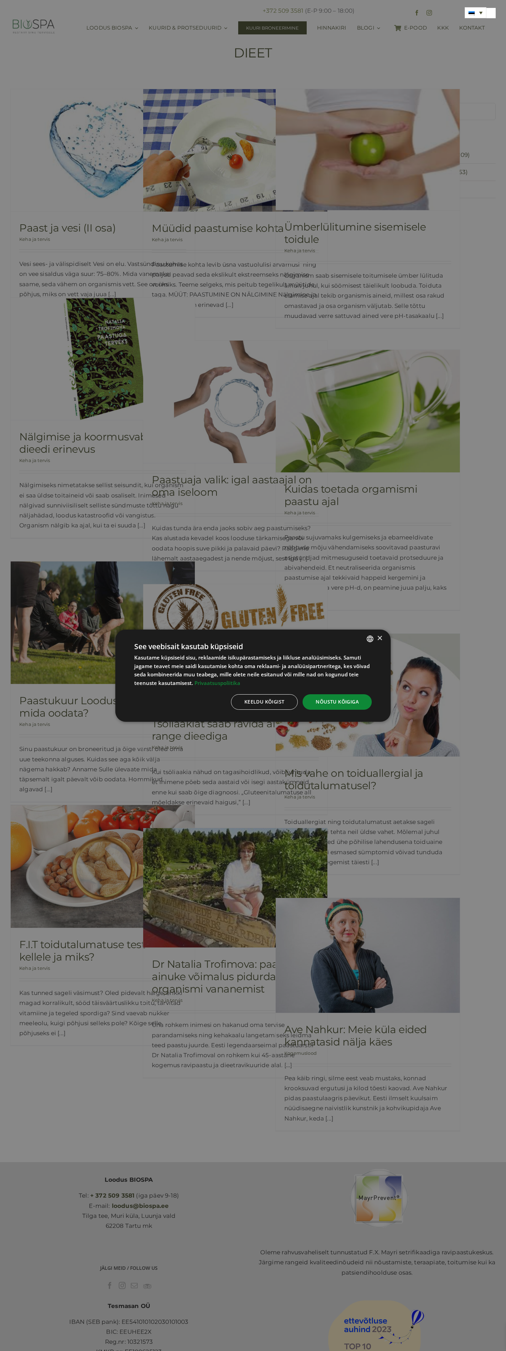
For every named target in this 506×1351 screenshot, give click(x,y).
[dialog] (253, 675)
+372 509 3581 (283, 10)
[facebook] (417, 12)
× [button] (379, 638)
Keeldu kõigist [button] (264, 701)
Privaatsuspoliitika (217, 682)
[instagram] (429, 12)
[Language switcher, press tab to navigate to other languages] (476, 12)
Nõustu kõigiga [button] (337, 701)
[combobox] (370, 638)
